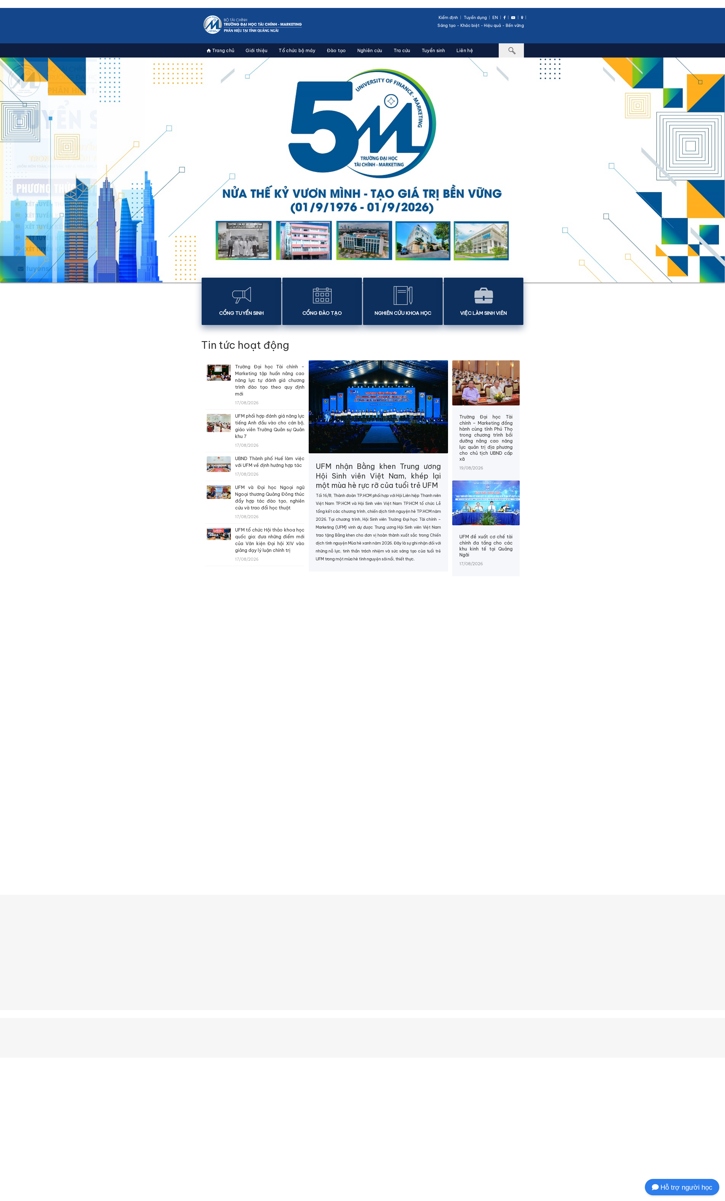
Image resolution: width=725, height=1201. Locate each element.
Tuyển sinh (433, 50)
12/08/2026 (385, 752)
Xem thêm (361, 777)
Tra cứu (402, 50)
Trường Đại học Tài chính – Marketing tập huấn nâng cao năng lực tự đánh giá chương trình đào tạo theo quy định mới (269, 380)
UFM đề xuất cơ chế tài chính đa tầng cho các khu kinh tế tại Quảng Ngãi (486, 546)
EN (495, 17)
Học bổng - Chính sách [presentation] (316, 838)
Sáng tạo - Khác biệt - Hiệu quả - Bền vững (481, 25)
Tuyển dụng (475, 17)
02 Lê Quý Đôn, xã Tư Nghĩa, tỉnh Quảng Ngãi (336, 1194)
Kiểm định (448, 17)
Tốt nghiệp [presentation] (413, 838)
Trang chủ (222, 50)
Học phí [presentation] (262, 838)
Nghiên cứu (369, 50)
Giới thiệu (256, 50)
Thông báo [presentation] (223, 838)
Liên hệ (465, 50)
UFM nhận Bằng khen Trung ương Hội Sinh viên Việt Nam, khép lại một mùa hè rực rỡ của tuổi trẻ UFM (378, 476)
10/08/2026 (566, 752)
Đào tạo (336, 50)
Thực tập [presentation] (372, 838)
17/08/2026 (22, 752)
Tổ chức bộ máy (297, 50)
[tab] (222, 838)
